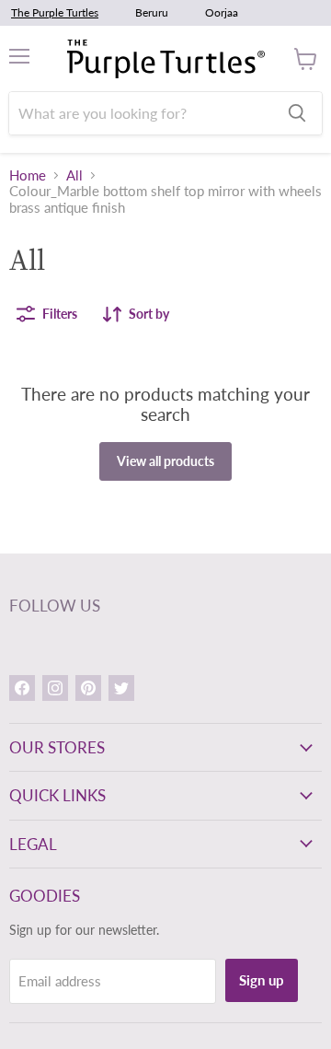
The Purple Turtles (54, 12)
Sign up (261, 980)
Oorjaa (221, 12)
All (74, 175)
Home (27, 175)
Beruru (151, 12)
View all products (165, 461)
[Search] (297, 113)
